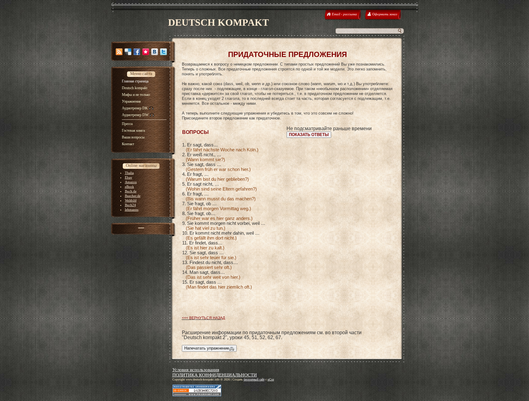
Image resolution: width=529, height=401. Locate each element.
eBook (129, 186)
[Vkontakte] (154, 51)
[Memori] (145, 51)
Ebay (128, 177)
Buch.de (131, 191)
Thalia (129, 173)
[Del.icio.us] (128, 51)
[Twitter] (163, 51)
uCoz (271, 379)
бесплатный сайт (254, 379)
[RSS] (119, 51)
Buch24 (130, 205)
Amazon (131, 182)
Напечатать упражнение (206, 348)
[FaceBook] (136, 51)
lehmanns (131, 209)
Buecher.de (133, 196)
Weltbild (131, 200)
